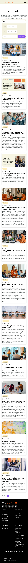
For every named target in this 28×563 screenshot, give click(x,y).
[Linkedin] (12, 506)
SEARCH (21, 36)
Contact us (4, 530)
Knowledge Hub (19, 513)
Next (24, 495)
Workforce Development (5, 513)
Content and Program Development (7, 517)
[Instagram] (9, 506)
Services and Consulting (5, 521)
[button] (25, 2)
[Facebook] (3, 506)
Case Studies (18, 515)
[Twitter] (6, 506)
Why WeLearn (5, 528)
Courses (17, 517)
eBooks (17, 519)
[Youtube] (16, 506)
